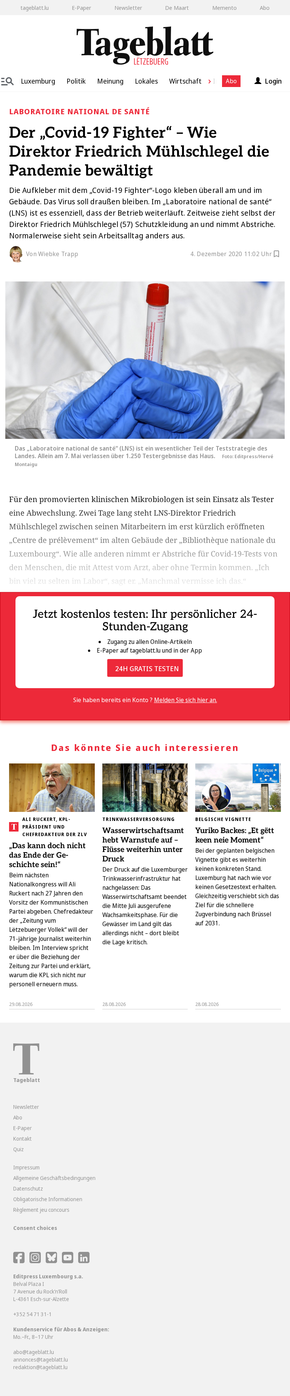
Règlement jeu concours (41, 1209)
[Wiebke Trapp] (17, 254)
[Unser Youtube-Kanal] (68, 1261)
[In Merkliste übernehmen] (276, 255)
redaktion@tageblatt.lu (40, 1367)
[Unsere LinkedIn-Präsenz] (83, 1261)
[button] (206, 81)
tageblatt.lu (34, 7)
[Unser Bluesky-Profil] (52, 1261)
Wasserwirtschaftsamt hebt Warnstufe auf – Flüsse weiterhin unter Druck (143, 845)
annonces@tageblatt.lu (40, 1359)
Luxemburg (38, 81)
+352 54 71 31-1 (32, 1314)
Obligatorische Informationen (47, 1199)
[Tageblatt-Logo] (26, 1072)
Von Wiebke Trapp (52, 254)
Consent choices (35, 1227)
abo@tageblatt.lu (33, 1352)
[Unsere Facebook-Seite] (19, 1261)
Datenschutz (28, 1188)
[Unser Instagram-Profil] (35, 1261)
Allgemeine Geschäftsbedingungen (54, 1177)
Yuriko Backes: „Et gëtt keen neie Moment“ (234, 835)
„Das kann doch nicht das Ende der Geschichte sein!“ (47, 855)
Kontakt (22, 1138)
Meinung (110, 81)
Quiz (18, 1149)
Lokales (146, 81)
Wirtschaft (185, 81)
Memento (224, 7)
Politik (76, 81)
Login (273, 81)
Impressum (26, 1167)
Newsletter (128, 7)
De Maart (177, 7)
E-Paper (81, 7)
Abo (265, 7)
